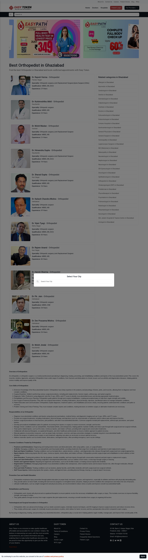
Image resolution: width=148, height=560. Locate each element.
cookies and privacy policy (54, 556)
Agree (143, 556)
